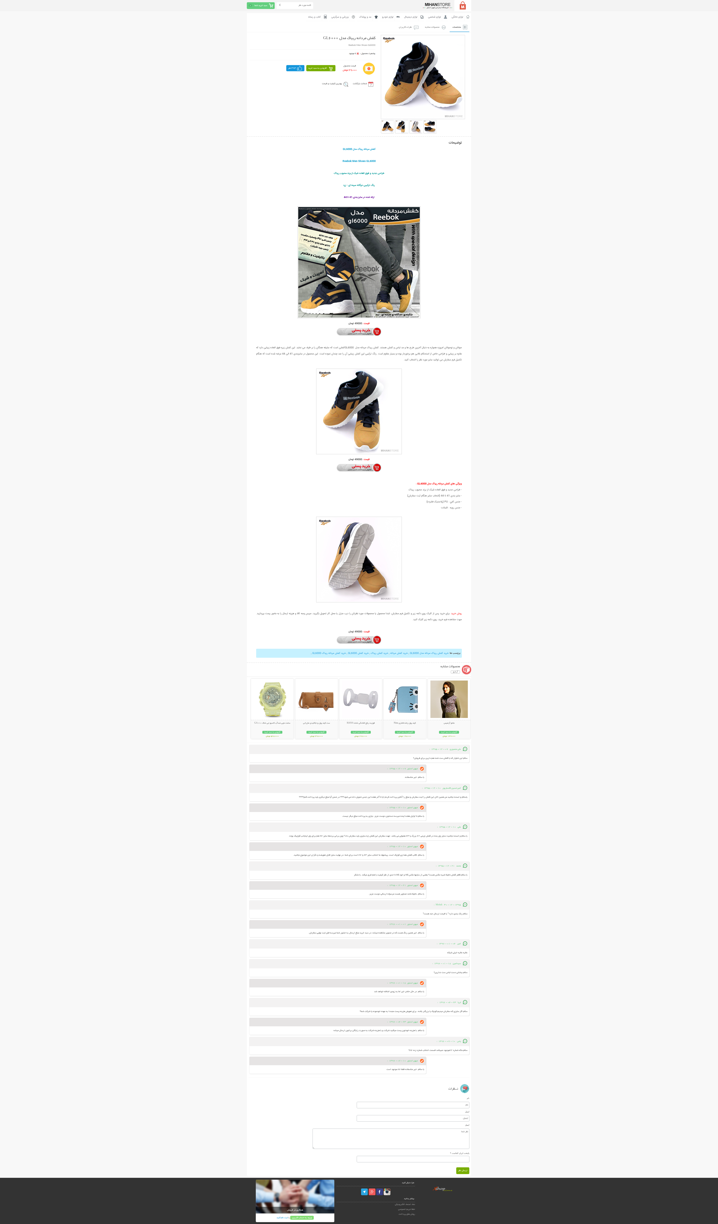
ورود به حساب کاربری (302, 1218)
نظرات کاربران (405, 27)
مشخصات (456, 27)
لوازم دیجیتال (410, 17)
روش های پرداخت (407, 1214)
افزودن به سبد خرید (317, 68)
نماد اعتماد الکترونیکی (405, 1204)
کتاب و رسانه (314, 17)
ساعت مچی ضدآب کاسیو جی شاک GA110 (272, 723)
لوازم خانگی (457, 17)
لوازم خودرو (387, 17)
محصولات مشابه (432, 27)
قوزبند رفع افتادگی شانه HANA (361, 723)
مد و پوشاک (365, 17)
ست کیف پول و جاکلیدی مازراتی (316, 723)
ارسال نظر (462, 1170)
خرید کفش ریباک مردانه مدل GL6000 (429, 653)
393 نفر (292, 68)
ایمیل (467, 1111)
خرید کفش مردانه (399, 653)
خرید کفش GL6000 (358, 653)
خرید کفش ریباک (379, 653)
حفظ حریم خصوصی (406, 1209)
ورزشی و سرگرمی (340, 17)
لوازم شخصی (434, 17)
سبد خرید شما (260, 5)
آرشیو (455, 672)
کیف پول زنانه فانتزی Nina (405, 723)
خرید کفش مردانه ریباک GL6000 (329, 653)
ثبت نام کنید (282, 1218)
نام (468, 1098)
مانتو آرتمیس (449, 723)
